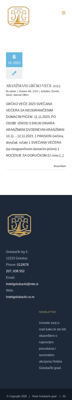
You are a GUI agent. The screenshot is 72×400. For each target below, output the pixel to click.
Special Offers (21, 95)
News (9, 95)
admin (12, 91)
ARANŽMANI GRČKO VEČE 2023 (33, 85)
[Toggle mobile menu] (64, 13)
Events (55, 91)
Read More (60, 166)
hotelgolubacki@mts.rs (22, 284)
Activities (45, 91)
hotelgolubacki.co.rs (20, 297)
